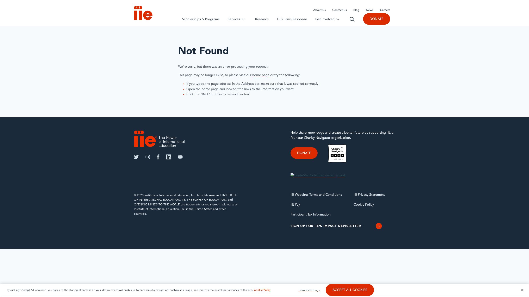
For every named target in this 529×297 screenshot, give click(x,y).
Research (262, 19)
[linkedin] (168, 156)
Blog (356, 10)
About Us (319, 10)
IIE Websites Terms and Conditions (316, 195)
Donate (377, 19)
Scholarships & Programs (200, 19)
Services (234, 19)
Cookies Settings (309, 290)
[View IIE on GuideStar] (318, 175)
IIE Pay (295, 204)
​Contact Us (339, 10)
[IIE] (159, 138)
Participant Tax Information (311, 214)
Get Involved (325, 19)
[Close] (522, 290)
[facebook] (158, 156)
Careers (385, 10)
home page (260, 75)
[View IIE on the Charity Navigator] (337, 153)
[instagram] (147, 156)
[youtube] (180, 156)
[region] (264, 290)
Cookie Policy (364, 204)
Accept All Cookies (349, 290)
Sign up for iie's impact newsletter (326, 226)
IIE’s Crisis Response (292, 19)
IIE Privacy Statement (369, 195)
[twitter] (136, 156)
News (369, 10)
